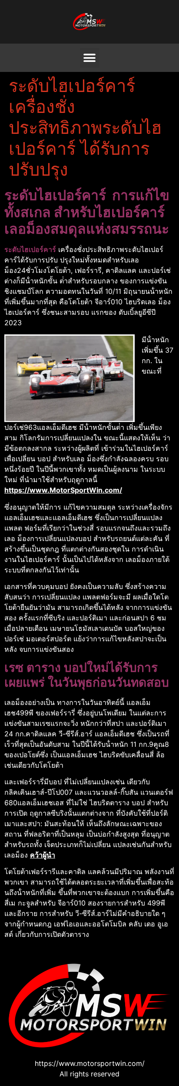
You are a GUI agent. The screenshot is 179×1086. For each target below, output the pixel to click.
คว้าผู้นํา (42, 855)
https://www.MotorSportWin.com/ (63, 490)
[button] (89, 58)
